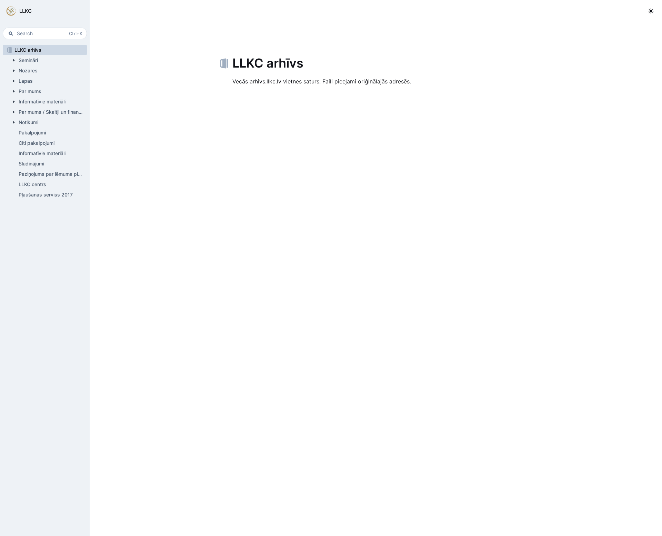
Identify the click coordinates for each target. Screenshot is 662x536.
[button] (45, 11)
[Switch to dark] (650, 11)
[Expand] (13, 60)
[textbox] (375, 81)
